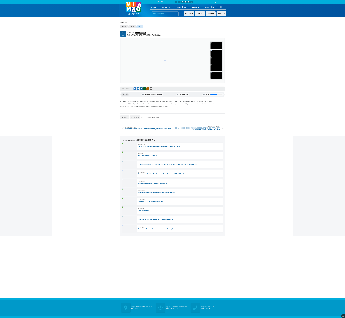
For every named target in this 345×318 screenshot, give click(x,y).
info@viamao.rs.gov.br (207, 307)
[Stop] (127, 94)
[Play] (123, 94)
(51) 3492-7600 (205, 308)
